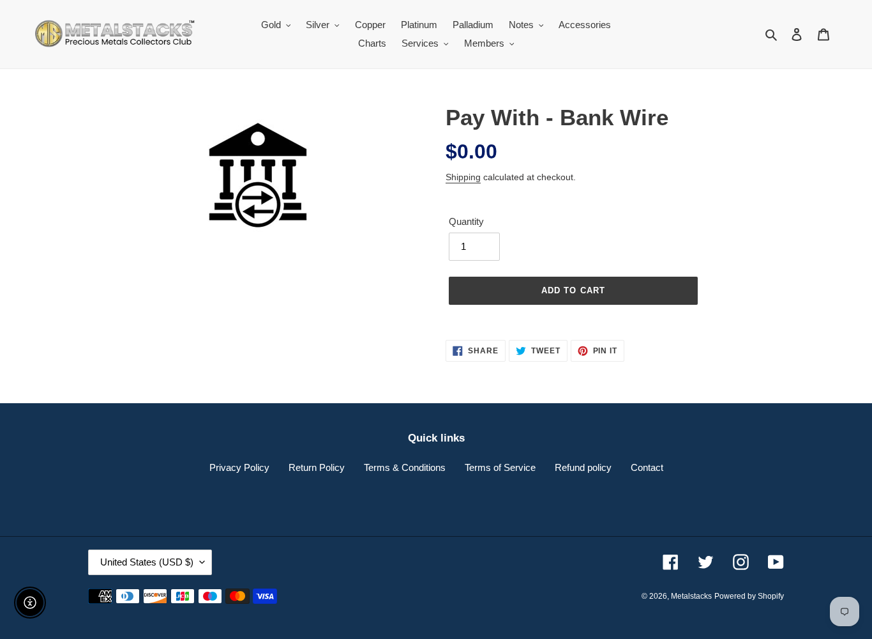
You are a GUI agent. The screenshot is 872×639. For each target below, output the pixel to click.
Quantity (466, 221)
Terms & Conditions (405, 467)
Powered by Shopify (749, 596)
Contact (647, 467)
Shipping (463, 177)
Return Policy (317, 467)
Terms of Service (500, 467)
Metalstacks (691, 596)
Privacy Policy (239, 467)
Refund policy (583, 467)
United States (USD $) (146, 562)
